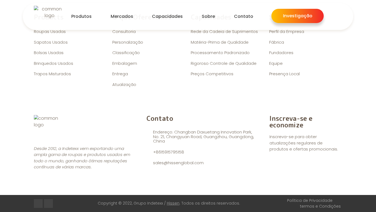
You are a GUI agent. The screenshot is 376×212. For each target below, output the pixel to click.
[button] (297, 16)
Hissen (173, 203)
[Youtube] (38, 203)
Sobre (208, 16)
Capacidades (167, 16)
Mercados (122, 16)
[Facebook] (48, 203)
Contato (243, 16)
